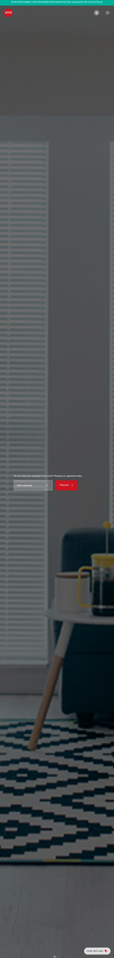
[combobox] (33, 485)
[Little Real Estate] (8, 13)
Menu (105, 12)
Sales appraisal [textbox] (24, 485)
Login (96, 12)
